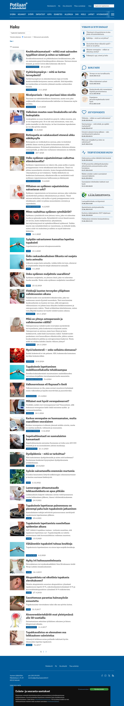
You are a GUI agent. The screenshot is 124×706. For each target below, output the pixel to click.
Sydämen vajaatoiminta (33, 181)
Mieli (83, 14)
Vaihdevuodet (30, 314)
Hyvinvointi (102, 14)
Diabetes (58, 14)
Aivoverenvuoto (31, 627)
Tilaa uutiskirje (79, 6)
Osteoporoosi (31, 344)
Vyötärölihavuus (31, 89)
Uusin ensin (27, 37)
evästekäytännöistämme (43, 699)
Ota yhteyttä (67, 6)
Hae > (12, 41)
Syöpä (31, 14)
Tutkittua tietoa (31, 555)
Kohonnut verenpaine (33, 431)
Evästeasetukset (83, 689)
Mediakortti (51, 6)
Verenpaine (30, 413)
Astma (28, 268)
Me (59, 6)
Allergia (69, 14)
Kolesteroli (30, 361)
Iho (77, 14)
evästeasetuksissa (53, 701)
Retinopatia (30, 153)
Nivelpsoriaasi (31, 107)
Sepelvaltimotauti (32, 448)
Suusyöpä (29, 130)
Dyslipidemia (30, 466)
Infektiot (40, 14)
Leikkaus (29, 645)
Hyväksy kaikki (99, 689)
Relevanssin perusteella (41, 37)
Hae (89, 6)
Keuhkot (22, 14)
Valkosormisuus (31, 396)
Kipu (49, 14)
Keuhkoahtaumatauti (32, 67)
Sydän (13, 14)
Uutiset (29, 500)
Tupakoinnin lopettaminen (34, 379)
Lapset (91, 14)
